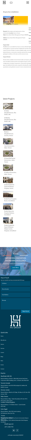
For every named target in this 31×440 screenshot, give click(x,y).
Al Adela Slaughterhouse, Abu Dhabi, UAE (10, 112)
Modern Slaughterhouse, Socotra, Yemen (8, 133)
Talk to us (25, 311)
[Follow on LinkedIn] (14, 430)
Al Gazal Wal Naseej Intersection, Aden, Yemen (9, 160)
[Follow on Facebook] (17, 430)
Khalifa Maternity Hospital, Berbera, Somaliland (9, 213)
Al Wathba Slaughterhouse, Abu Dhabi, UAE (10, 119)
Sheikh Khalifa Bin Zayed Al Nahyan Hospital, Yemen (9, 186)
